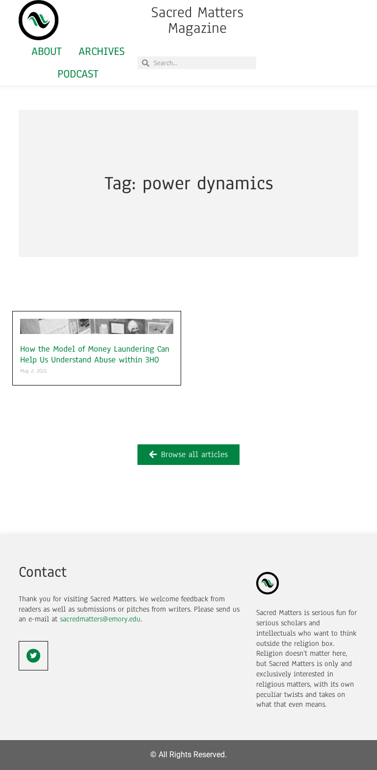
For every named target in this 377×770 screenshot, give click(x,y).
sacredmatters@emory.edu (100, 619)
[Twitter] (33, 656)
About (46, 51)
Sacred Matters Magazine (197, 20)
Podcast (78, 73)
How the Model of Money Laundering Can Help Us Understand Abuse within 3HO (94, 354)
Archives (102, 51)
